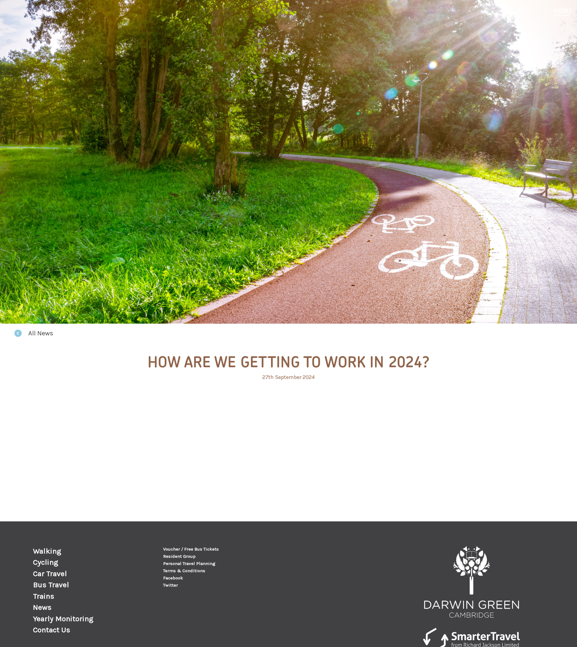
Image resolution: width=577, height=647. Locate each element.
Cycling (45, 562)
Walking (47, 551)
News (42, 607)
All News (40, 333)
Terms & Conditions (184, 570)
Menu (562, 10)
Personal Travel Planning (189, 563)
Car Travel (50, 573)
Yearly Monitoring (63, 618)
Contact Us (51, 629)
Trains (43, 596)
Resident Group (179, 556)
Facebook (173, 578)
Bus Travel (51, 584)
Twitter (170, 585)
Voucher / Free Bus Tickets (191, 549)
